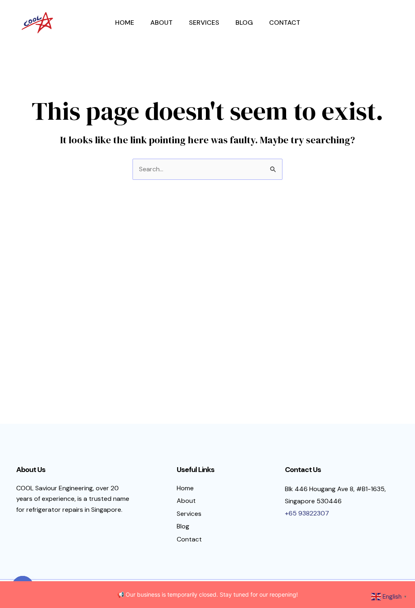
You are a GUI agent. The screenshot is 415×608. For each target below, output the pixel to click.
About (161, 22)
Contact (284, 22)
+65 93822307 (307, 513)
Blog (244, 22)
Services (204, 22)
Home (124, 22)
